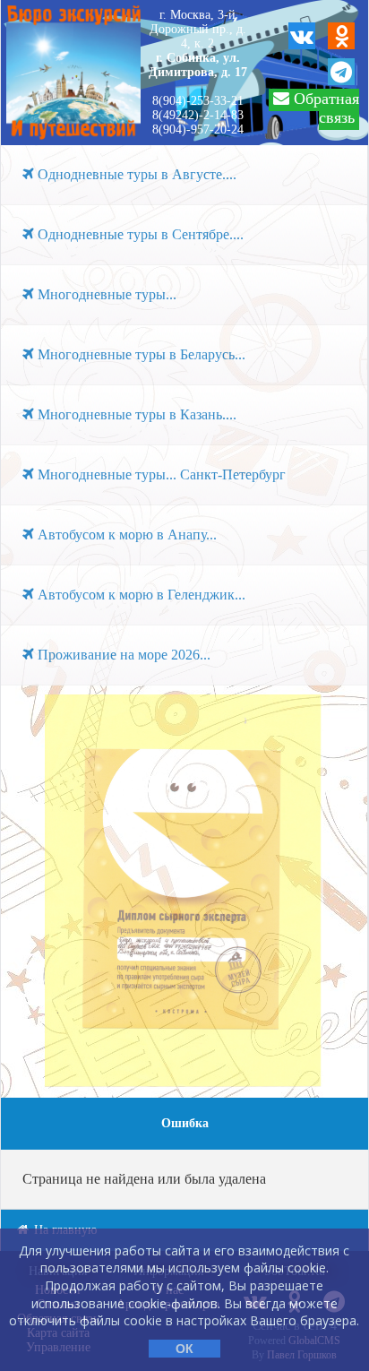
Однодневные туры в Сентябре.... (139, 234)
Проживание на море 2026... (122, 654)
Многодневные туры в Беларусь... (139, 354)
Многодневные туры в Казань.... (135, 414)
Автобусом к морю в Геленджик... (139, 594)
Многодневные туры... (105, 294)
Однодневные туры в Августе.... (135, 174)
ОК (184, 1348)
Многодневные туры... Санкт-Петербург (160, 474)
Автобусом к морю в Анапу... (125, 534)
